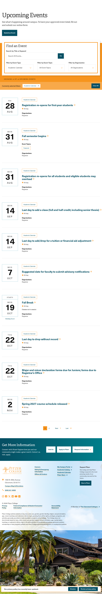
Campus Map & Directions (14, 486)
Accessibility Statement (55, 507)
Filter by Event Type (13, 63)
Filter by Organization (77, 63)
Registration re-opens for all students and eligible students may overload (59, 177)
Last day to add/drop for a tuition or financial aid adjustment (56, 240)
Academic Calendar (30, 86)
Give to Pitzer (85, 483)
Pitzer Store (61, 475)
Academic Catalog (63, 470)
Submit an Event (9, 33)
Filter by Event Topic (44, 63)
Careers (37, 467)
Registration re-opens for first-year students (47, 105)
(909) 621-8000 (10, 490)
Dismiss (73, 589)
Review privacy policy (88, 589)
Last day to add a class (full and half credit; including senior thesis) (60, 210)
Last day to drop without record (40, 339)
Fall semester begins (34, 136)
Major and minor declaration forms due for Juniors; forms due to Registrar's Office (59, 371)
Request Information (82, 449)
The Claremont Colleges (89, 507)
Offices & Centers (41, 474)
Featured (26, 148)
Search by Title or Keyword (16, 51)
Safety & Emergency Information (42, 470)
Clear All (96, 86)
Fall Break (27, 302)
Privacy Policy (4, 507)
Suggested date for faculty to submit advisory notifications (56, 271)
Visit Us (50, 449)
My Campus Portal (63, 467)
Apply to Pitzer (64, 449)
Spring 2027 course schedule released (44, 403)
